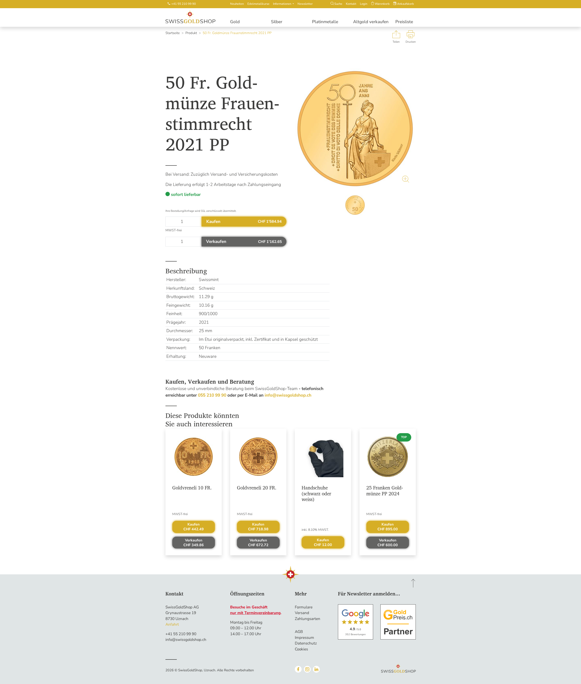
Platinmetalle (325, 22)
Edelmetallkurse (258, 4)
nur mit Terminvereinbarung (255, 612)
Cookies (301, 649)
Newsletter (305, 4)
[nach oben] (413, 583)
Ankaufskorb (405, 4)
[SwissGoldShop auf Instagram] (307, 669)
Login (363, 4)
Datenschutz (306, 643)
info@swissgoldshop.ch (185, 639)
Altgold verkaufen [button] (371, 22)
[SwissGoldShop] (193, 16)
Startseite (172, 33)
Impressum (304, 637)
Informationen (282, 4)
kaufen (193, 527)
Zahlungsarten (307, 618)
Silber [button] (276, 22)
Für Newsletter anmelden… (369, 594)
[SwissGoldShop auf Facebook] (298, 669)
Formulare (304, 607)
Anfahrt (172, 624)
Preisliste (404, 22)
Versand (302, 612)
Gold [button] (235, 22)
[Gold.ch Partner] (398, 622)
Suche (338, 4)
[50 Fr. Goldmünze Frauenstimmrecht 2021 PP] (355, 128)
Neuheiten (237, 4)
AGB (299, 631)
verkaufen (193, 543)
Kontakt (351, 4)
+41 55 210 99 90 (180, 634)
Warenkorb (382, 4)
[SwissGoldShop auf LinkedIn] (316, 669)
